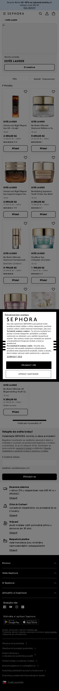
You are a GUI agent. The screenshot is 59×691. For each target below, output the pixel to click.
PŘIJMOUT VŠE (28, 365)
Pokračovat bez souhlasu (17, 315)
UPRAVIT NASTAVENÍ (28, 374)
